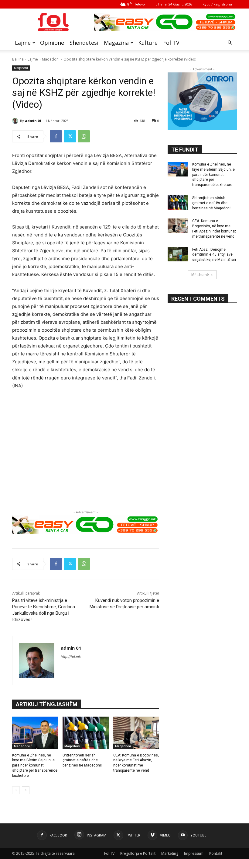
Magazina (116, 42)
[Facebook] (56, 136)
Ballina (18, 59)
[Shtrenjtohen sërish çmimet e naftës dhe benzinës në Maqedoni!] (85, 733)
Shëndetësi (84, 42)
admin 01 (33, 120)
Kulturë (148, 42)
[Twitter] (70, 136)
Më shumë (200, 274)
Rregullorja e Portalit (137, 853)
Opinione (52, 42)
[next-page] (25, 790)
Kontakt (215, 853)
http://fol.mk (71, 657)
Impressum (193, 853)
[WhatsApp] (84, 136)
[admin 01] (16, 121)
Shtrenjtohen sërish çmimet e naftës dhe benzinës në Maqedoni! (82, 760)
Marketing (169, 853)
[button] (229, 43)
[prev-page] (16, 790)
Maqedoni (51, 59)
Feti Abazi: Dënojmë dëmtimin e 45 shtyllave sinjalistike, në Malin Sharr (214, 254)
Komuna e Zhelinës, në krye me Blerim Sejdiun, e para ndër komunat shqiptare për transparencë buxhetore (34, 765)
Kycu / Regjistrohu (217, 4)
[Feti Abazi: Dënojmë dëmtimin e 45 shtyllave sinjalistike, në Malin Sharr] (178, 254)
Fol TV (171, 42)
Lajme (23, 42)
